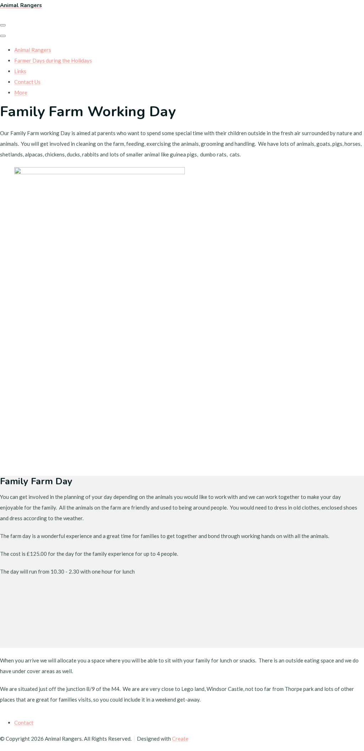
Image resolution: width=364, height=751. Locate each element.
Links (20, 71)
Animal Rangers (32, 50)
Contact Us (27, 82)
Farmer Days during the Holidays (53, 60)
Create (180, 738)
